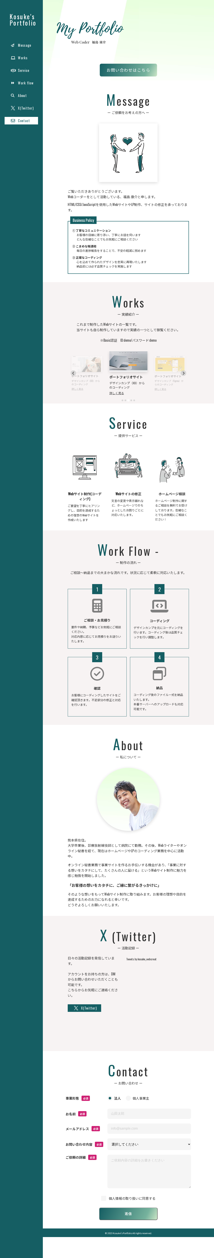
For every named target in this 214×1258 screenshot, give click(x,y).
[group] (165, 36)
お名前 (71, 1113)
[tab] (122, 400)
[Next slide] (183, 373)
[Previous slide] (73, 373)
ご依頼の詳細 (76, 1157)
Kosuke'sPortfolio (23, 19)
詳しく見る (77, 389)
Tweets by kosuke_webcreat (141, 959)
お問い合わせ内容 (79, 1144)
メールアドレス (77, 1128)
